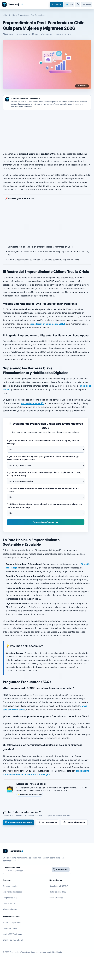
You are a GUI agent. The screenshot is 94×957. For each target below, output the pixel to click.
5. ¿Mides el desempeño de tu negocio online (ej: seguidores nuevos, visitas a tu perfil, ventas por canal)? (44, 506)
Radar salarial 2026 (57, 892)
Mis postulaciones (10, 909)
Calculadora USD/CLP (58, 886)
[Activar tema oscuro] (77, 4)
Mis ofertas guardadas (12, 892)
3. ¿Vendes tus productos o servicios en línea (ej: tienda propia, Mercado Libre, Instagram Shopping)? (44, 474)
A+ (71, 4)
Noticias (12, 15)
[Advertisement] (47, 131)
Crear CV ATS (9, 903)
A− (66, 4)
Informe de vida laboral (13, 940)
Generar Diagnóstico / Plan (46, 522)
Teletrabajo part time (76, 822)
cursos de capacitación (32, 403)
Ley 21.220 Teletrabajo (12, 934)
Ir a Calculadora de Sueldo (20, 822)
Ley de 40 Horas (10, 928)
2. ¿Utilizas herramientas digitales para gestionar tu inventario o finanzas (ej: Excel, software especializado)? (43, 458)
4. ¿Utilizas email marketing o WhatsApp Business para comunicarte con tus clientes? (43, 490)
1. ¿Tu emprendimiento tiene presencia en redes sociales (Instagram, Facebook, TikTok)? (44, 442)
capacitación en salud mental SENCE (47, 324)
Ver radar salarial (49, 822)
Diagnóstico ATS (10, 898)
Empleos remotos (10, 886)
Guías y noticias (56, 898)
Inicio (5, 15)
